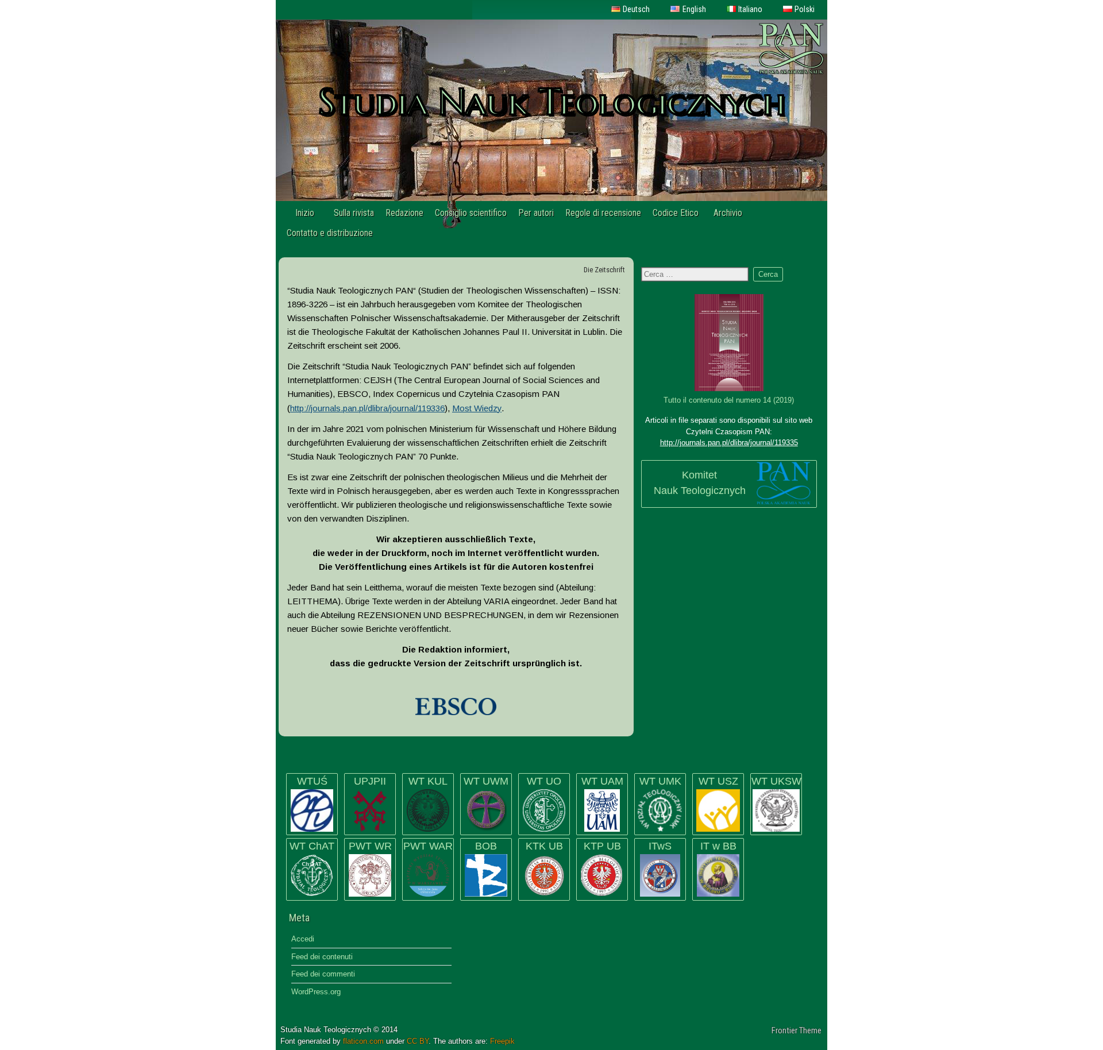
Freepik (502, 1041)
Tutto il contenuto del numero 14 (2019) (729, 400)
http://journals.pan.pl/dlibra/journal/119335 (729, 442)
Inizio (304, 212)
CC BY (418, 1041)
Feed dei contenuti (322, 956)
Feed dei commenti (323, 974)
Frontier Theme (797, 1030)
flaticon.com (363, 1041)
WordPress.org (316, 991)
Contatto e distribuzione (330, 232)
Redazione (404, 212)
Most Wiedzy (477, 408)
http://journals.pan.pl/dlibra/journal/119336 (367, 408)
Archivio (728, 212)
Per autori (536, 212)
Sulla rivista (354, 212)
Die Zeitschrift (604, 269)
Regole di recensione (603, 212)
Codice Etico (676, 212)
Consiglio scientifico (471, 212)
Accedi (302, 939)
